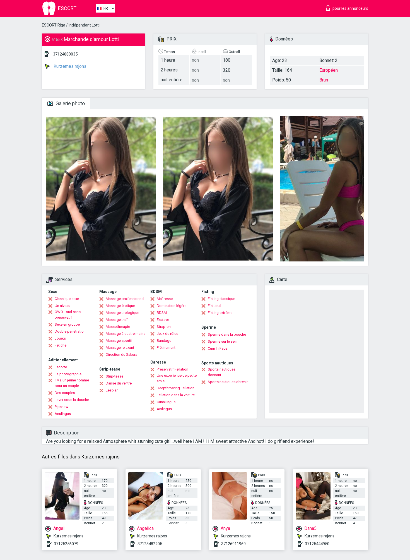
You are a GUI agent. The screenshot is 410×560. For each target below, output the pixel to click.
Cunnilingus (166, 402)
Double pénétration (70, 331)
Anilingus (164, 409)
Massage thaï (116, 320)
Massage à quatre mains (125, 333)
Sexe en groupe (67, 324)
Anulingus (63, 414)
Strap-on (164, 327)
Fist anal (214, 306)
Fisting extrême (220, 313)
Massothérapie (118, 327)
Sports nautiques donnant (221, 372)
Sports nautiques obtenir (228, 382)
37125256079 (66, 543)
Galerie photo (69, 103)
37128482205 (150, 543)
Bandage (164, 340)
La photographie (68, 374)
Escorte (61, 367)
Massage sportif (119, 340)
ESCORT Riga (53, 25)
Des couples (65, 393)
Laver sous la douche (72, 400)
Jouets (60, 338)
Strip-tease (114, 376)
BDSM (162, 313)
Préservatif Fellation (172, 369)
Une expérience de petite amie (177, 378)
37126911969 (233, 543)
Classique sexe (67, 299)
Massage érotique (120, 306)
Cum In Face (217, 348)
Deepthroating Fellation (175, 388)
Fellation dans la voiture (176, 395)
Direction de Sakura (121, 354)
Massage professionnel (125, 299)
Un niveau (62, 306)
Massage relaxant (120, 347)
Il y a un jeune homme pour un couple (72, 383)
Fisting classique (221, 299)
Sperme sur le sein (222, 341)
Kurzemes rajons (69, 66)
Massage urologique (122, 313)
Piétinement (166, 347)
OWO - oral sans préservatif (68, 314)
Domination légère (171, 306)
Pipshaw (61, 407)
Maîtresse (165, 299)
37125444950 (317, 543)
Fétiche (60, 345)
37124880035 (65, 54)
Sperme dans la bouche (227, 334)
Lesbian (112, 390)
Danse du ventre (119, 383)
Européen (328, 70)
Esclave (163, 320)
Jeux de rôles (167, 333)
